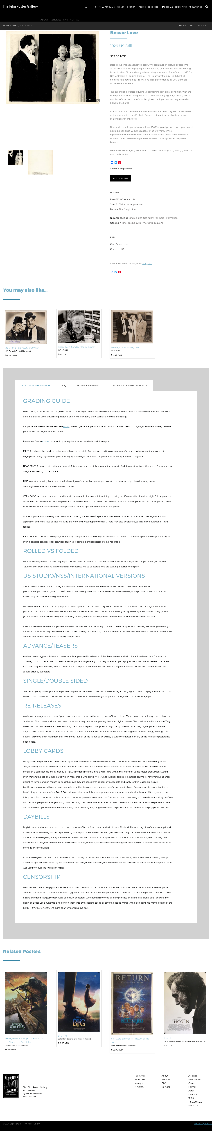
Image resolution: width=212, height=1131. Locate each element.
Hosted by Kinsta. (203, 1123)
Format (131, 7)
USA (150, 263)
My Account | (187, 25)
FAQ (65, 19)
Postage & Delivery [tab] (89, 385)
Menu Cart (195, 7)
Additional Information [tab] (35, 385)
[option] (52, 67)
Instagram (140, 1083)
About (44, 19)
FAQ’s (66, 426)
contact (46, 441)
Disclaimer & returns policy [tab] (129, 385)
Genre (121, 7)
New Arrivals (107, 7)
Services (55, 19)
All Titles (91, 7)
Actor (142, 7)
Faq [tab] (63, 385)
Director (153, 7)
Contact (75, 19)
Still (144, 263)
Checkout (202, 25)
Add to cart (120, 178)
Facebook (140, 1079)
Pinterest (139, 1087)
